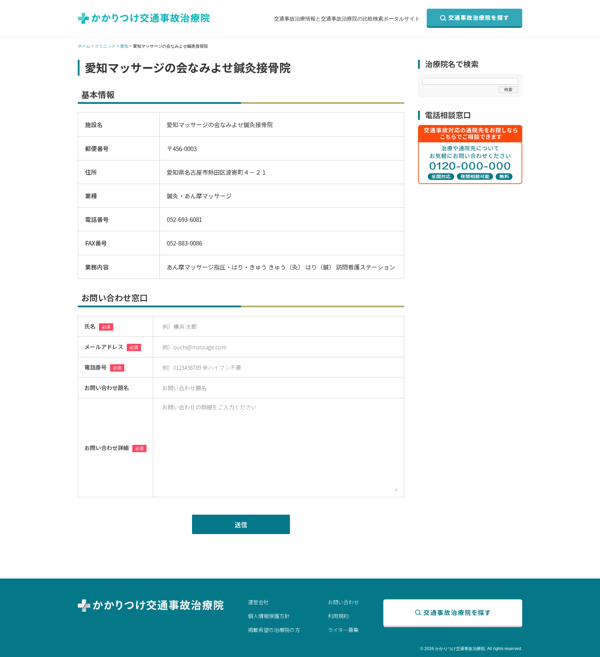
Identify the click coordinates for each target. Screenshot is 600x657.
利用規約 (338, 615)
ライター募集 (343, 629)
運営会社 (258, 602)
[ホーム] (144, 18)
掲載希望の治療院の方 (274, 629)
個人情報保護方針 (269, 615)
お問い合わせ (343, 602)
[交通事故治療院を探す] (474, 18)
